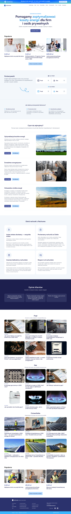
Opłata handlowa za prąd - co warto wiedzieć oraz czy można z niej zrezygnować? (35, 359)
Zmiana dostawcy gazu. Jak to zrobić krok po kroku (33, 407)
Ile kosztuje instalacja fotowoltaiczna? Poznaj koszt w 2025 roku (55, 337)
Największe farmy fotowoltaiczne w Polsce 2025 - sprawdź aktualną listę (35, 456)
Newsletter (64, 5)
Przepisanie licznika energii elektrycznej (53, 358)
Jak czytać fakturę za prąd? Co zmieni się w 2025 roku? (13, 336)
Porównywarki (51, 5)
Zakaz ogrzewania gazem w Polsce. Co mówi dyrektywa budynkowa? (56, 407)
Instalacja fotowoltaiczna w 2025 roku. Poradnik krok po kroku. (34, 434)
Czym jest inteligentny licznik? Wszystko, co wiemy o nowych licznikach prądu (33, 337)
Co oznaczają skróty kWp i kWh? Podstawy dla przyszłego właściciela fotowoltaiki (56, 435)
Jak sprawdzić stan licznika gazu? (13, 407)
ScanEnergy (31, 5)
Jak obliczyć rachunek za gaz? (54, 385)
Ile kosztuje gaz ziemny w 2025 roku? (13, 386)
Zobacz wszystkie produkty (35, 63)
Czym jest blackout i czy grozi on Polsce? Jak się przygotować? (13, 358)
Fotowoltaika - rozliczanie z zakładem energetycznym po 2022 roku (14, 456)
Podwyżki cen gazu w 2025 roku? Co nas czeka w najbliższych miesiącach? (34, 387)
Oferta (47, 5)
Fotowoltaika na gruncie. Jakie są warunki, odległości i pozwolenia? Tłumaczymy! (55, 456)
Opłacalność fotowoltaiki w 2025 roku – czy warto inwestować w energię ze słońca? (13, 435)
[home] (7, 5)
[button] (35, 5)
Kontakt (59, 5)
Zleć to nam (51, 112)
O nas (56, 5)
